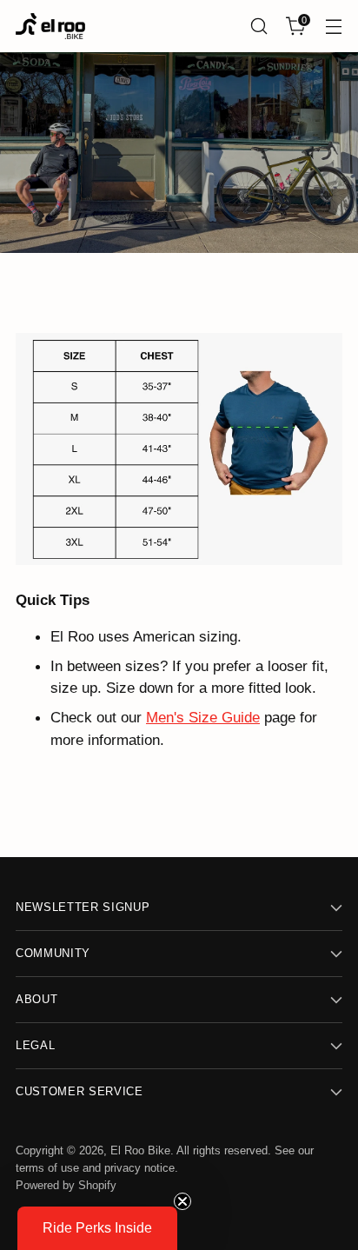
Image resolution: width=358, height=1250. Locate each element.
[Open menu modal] (333, 26)
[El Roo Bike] (50, 26)
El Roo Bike (140, 1150)
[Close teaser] (182, 1201)
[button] (97, 1228)
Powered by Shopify (66, 1185)
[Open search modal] (258, 26)
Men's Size (181, 717)
